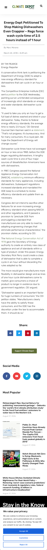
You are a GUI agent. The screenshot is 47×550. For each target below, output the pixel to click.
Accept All (23, 531)
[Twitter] (27, 376)
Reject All (23, 545)
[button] (6, 7)
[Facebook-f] (6, 376)
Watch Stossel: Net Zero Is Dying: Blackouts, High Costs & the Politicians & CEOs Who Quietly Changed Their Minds (33, 460)
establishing (17, 177)
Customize (23, 538)
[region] (23, 528)
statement (39, 130)
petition (12, 94)
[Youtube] (16, 376)
